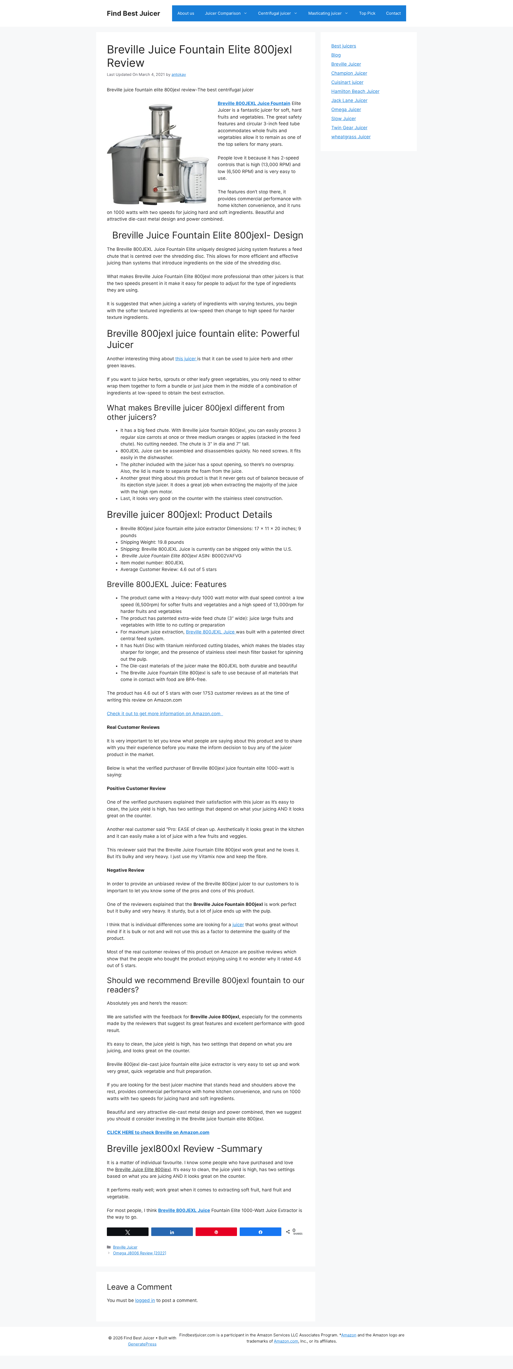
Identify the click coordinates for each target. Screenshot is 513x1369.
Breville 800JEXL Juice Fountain (254, 103)
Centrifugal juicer (274, 13)
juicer (238, 924)
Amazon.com (286, 1341)
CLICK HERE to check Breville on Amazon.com (158, 1132)
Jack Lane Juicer (349, 100)
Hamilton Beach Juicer (355, 91)
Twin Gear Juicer (349, 127)
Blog (336, 55)
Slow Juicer (343, 118)
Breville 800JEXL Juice (211, 632)
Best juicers (343, 46)
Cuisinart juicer (347, 82)
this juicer (186, 358)
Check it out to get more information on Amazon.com (165, 713)
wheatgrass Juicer (351, 136)
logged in (145, 1300)
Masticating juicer (325, 13)
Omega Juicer (346, 109)
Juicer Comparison (223, 13)
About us (185, 13)
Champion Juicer (349, 73)
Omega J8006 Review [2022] (139, 1253)
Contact (393, 13)
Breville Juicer (125, 1247)
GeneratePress (142, 1344)
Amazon (348, 1334)
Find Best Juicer (133, 13)
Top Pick (367, 13)
